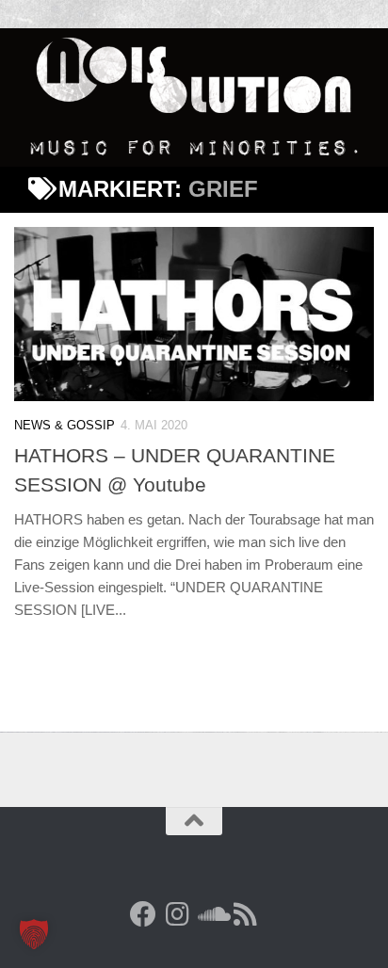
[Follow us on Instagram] (177, 914)
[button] (34, 934)
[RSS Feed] (245, 914)
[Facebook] (143, 914)
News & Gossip (64, 425)
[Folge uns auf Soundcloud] (211, 914)
